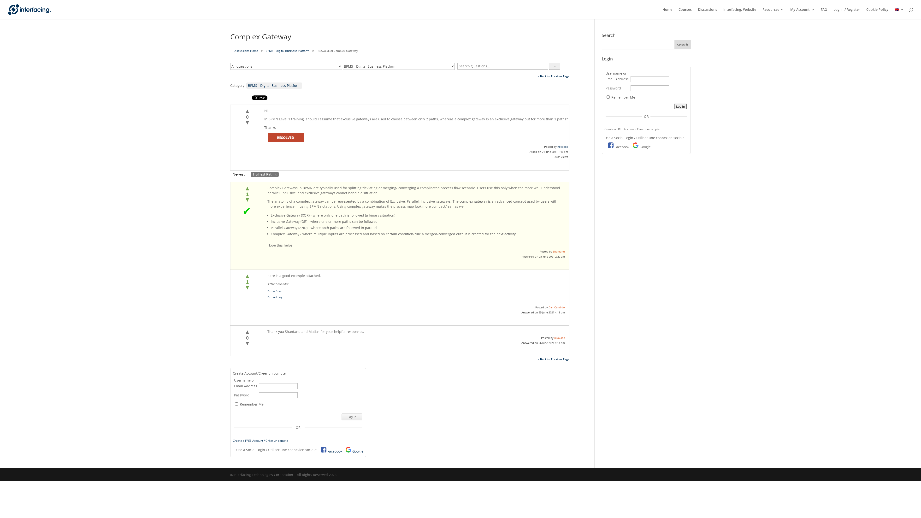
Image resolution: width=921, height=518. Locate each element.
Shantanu (559, 251)
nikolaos (562, 146)
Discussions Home (246, 51)
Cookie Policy (877, 10)
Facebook (334, 451)
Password (241, 395)
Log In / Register (846, 10)
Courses (685, 10)
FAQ (824, 10)
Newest (239, 174)
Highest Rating (265, 174)
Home (667, 10)
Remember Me (251, 404)
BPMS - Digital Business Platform (287, 51)
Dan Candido (557, 307)
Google (357, 451)
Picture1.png (274, 297)
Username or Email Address (245, 383)
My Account (800, 10)
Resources (770, 10)
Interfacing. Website (739, 10)
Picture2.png (274, 291)
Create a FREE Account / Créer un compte (260, 440)
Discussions (707, 10)
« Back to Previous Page (553, 76)
